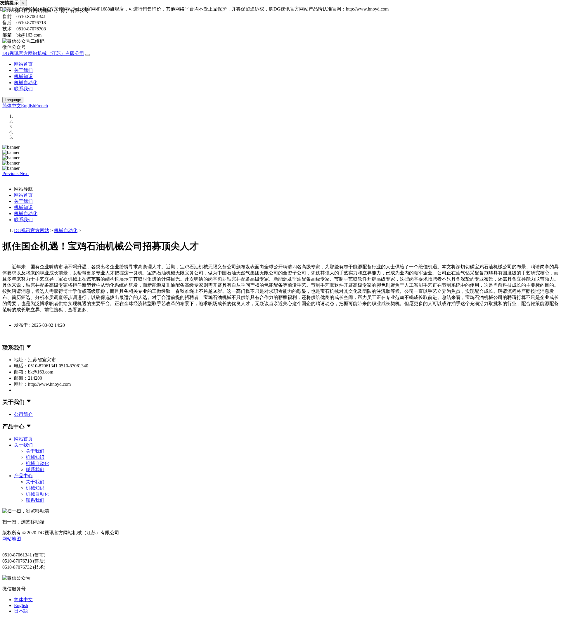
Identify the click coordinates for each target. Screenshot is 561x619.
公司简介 (23, 414)
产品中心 (23, 475)
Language (13, 100)
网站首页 (23, 64)
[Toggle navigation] (87, 55)
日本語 (21, 610)
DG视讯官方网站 (31, 230)
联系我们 (23, 88)
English (28, 105)
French (41, 105)
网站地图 (11, 538)
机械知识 (23, 76)
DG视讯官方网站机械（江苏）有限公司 (43, 53)
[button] (11, 173)
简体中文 (11, 105)
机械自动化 (25, 82)
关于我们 (23, 70)
